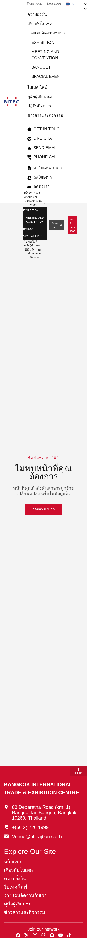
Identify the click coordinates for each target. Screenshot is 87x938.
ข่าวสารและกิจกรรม (45, 115)
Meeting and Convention (45, 54)
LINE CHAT (43, 138)
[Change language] (70, 4)
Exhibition (42, 42)
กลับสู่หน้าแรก (43, 509)
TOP (78, 773)
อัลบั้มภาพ (34, 4)
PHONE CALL (46, 157)
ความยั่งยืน (37, 14)
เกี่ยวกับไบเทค (39, 23)
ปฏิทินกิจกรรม (39, 106)
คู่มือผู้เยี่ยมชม (39, 96)
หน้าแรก (12, 861)
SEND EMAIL (45, 147)
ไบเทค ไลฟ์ (37, 87)
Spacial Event (46, 76)
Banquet (41, 67)
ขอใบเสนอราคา (47, 168)
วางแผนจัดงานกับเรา (46, 33)
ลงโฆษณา (42, 177)
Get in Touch (47, 129)
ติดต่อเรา (53, 4)
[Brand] (11, 101)
